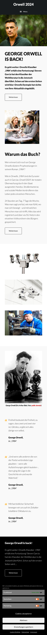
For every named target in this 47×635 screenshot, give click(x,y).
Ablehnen (23, 620)
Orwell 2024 (23, 4)
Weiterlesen (15, 98)
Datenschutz (25, 632)
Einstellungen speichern (23, 627)
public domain (36, 405)
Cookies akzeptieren (23, 614)
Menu (25, 12)
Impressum (33, 632)
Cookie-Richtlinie (15, 632)
